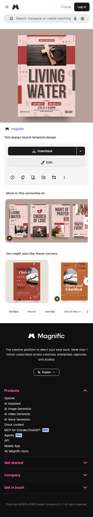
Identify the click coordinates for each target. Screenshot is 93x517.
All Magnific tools (16, 451)
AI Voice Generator (17, 419)
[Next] (87, 221)
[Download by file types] (80, 151)
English (46, 372)
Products (11, 390)
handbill (13, 311)
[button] (46, 372)
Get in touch (14, 487)
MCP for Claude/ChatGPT (26, 430)
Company (12, 475)
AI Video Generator (17, 414)
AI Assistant (12, 404)
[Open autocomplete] (10, 18)
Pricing (66, 7)
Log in (82, 7)
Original (28, 37)
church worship (73, 311)
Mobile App (12, 446)
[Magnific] (46, 337)
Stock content (14, 425)
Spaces (9, 398)
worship (50, 311)
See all (40, 193)
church (31, 311)
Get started (13, 462)
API (6, 440)
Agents (12, 435)
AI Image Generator (17, 409)
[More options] (64, 177)
